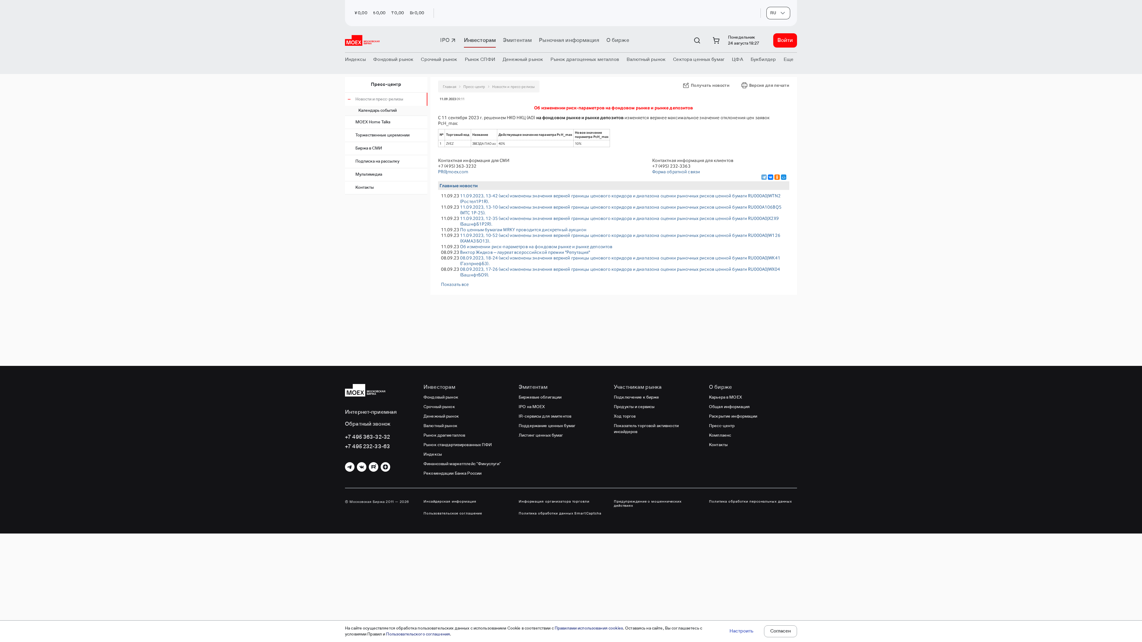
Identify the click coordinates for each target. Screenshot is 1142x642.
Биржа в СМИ (368, 148)
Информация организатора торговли (554, 501)
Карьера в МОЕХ (725, 397)
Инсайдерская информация (449, 501)
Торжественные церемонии (382, 135)
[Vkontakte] (361, 467)
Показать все (455, 284)
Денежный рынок (441, 416)
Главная (449, 86)
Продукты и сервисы (634, 407)
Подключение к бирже (636, 397)
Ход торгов (625, 416)
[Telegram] (764, 177)
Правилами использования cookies (589, 628)
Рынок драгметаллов (444, 435)
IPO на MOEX (532, 407)
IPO (444, 40)
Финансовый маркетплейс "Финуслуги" (462, 464)
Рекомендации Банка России (452, 473)
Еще (788, 59)
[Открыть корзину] (716, 40)
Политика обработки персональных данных (750, 501)
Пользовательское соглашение (452, 513)
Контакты (364, 187)
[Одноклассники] (777, 177)
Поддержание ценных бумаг (547, 426)
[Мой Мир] (783, 177)
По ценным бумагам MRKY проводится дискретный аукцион (523, 229)
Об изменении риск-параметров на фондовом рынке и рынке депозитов (536, 246)
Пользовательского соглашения (418, 634)
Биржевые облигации (540, 397)
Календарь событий (377, 110)
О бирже (617, 40)
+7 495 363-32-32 (367, 437)
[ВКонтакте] (770, 177)
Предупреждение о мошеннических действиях (648, 504)
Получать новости (710, 85)
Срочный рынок (439, 407)
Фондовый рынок (440, 397)
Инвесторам (480, 40)
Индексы (432, 454)
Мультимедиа (368, 174)
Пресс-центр (386, 84)
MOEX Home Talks (372, 122)
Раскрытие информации (733, 416)
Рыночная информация (569, 40)
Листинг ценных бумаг (541, 435)
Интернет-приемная (371, 412)
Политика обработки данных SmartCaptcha (560, 513)
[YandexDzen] (385, 467)
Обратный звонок (367, 424)
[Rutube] (373, 467)
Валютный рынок (440, 426)
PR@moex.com (453, 171)
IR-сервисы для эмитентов (545, 416)
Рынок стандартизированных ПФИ (457, 445)
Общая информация (729, 407)
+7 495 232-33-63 (367, 446)
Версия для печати (769, 85)
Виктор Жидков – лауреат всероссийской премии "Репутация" (525, 252)
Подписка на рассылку (377, 161)
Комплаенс (720, 435)
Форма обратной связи (676, 171)
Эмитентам (517, 40)
